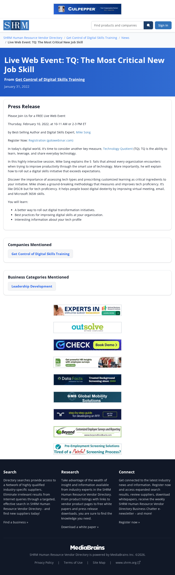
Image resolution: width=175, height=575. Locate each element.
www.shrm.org (126, 562)
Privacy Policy (44, 562)
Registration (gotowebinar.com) (51, 140)
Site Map (99, 562)
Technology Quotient (118, 149)
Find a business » (15, 522)
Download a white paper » (80, 527)
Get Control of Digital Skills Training (91, 38)
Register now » (129, 522)
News (125, 38)
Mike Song (83, 132)
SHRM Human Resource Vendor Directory (32, 38)
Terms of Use (73, 562)
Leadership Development (32, 286)
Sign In (163, 25)
